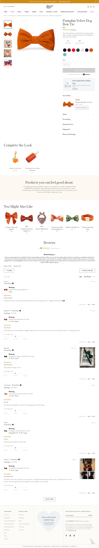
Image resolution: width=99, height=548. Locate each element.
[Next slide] (98, 2)
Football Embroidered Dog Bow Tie (18, 291)
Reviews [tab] (7, 266)
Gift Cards (21, 515)
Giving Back (7, 518)
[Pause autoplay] (95, 1)
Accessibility (74, 546)
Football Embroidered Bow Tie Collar (19, 320)
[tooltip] (54, 254)
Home (5, 15)
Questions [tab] (17, 266)
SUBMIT (90, 515)
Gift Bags (21, 518)
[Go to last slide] (1, 2)
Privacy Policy (70, 530)
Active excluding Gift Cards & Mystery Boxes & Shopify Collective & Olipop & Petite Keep (27, 15)
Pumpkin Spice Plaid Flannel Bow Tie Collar (21, 395)
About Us (6, 515)
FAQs (20, 521)
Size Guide (21, 527)
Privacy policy (47, 546)
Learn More (74, 88)
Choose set (81, 107)
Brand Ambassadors (9, 524)
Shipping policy (65, 546)
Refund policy (38, 546)
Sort (81, 277)
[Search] (88, 6)
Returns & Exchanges (24, 524)
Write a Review (89, 271)
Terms (75, 530)
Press (5, 533)
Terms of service (56, 546)
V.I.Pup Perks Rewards (9, 521)
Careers (6, 539)
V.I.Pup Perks (10, 6)
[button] (93, 6)
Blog (5, 536)
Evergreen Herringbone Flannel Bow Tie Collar (21, 357)
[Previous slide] (8, 19)
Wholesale (6, 530)
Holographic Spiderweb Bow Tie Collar (19, 432)
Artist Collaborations (9, 527)
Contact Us (21, 530)
